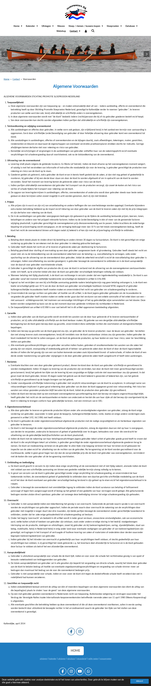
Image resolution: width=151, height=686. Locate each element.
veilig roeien (93, 659)
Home (6, 79)
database (71, 659)
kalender (52, 659)
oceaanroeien (105, 659)
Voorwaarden (29, 79)
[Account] (85, 31)
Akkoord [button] (139, 681)
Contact (16, 79)
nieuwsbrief (81, 659)
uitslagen (43, 659)
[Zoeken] (92, 31)
